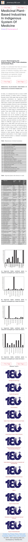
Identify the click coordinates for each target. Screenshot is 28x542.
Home (3, 29)
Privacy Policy (14, 534)
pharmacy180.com (13, 3)
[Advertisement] (14, 45)
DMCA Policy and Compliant (17, 536)
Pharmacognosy (12, 29)
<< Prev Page (6, 7)
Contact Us (6, 534)
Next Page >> (22, 7)
